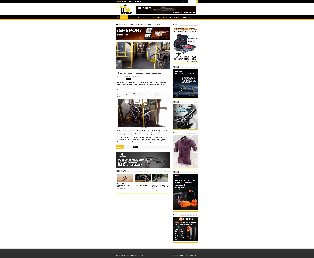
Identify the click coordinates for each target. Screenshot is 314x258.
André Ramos (195, 255)
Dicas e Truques (167, 17)
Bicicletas (133, 17)
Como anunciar (137, 1)
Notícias (124, 17)
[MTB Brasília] (124, 9)
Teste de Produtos (156, 17)
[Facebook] (182, 2)
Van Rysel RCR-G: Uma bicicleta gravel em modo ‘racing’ (124, 185)
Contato (130, 1)
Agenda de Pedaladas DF (188, 17)
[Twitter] (184, 2)
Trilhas (177, 17)
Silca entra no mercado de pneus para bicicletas (142, 184)
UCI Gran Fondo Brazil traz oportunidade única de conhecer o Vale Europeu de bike (160, 186)
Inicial (118, 24)
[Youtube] (185, 2)
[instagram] (187, 2)
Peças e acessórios (143, 17)
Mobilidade (128, 24)
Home (118, 17)
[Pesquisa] (197, 1)
